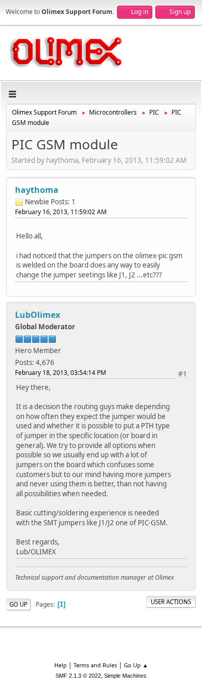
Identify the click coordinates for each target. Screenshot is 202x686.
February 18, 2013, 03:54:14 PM (60, 372)
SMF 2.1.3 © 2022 (78, 676)
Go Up (18, 604)
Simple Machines (125, 676)
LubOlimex (37, 314)
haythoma (37, 189)
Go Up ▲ (136, 665)
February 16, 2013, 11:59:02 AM (61, 211)
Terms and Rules (95, 665)
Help (60, 665)
